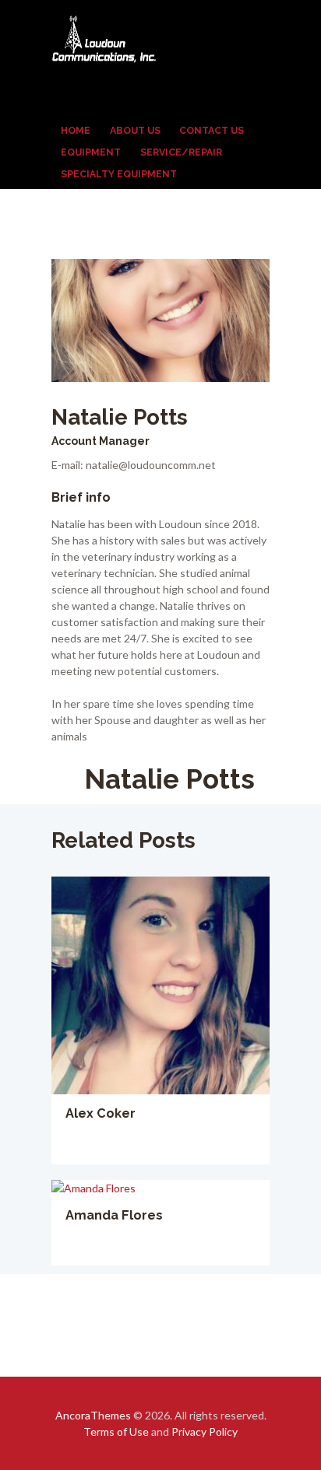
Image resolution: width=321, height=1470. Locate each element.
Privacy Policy (204, 1431)
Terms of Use (116, 1431)
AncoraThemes (93, 1415)
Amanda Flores (114, 1215)
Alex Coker (100, 1113)
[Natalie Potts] (160, 320)
